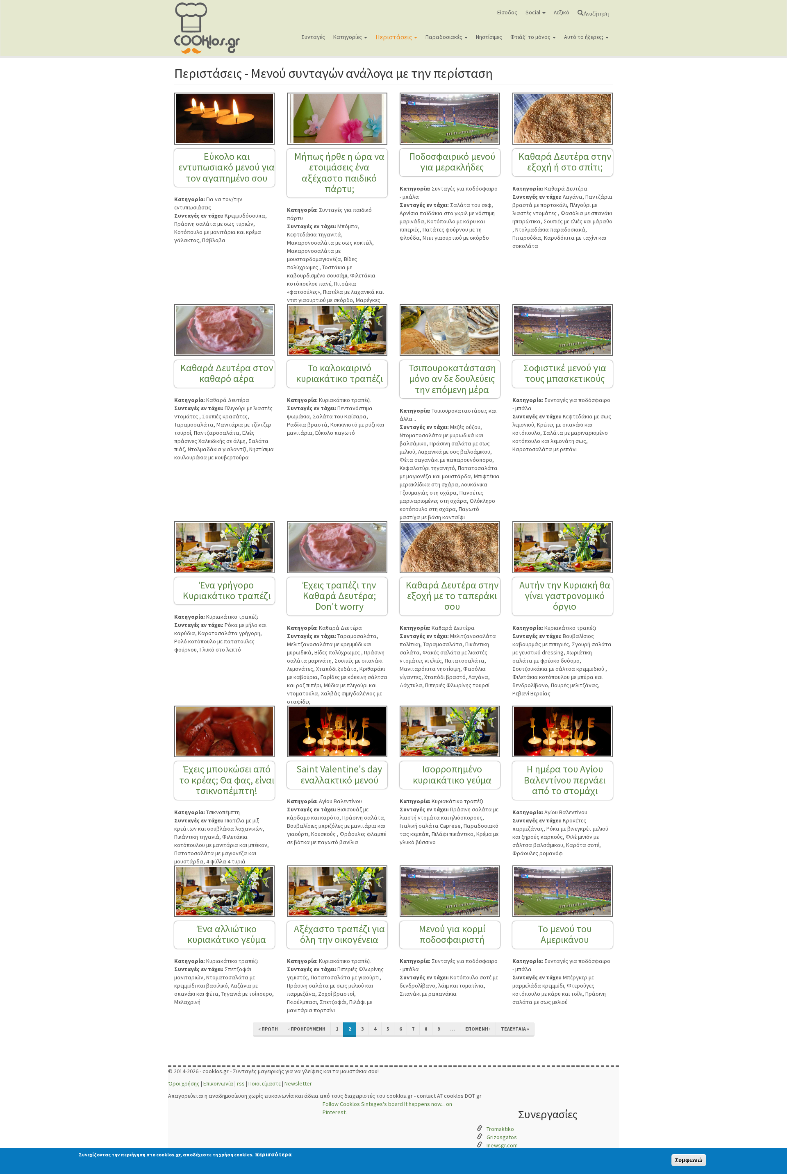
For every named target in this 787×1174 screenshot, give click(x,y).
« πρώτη (268, 1029)
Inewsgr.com (502, 1145)
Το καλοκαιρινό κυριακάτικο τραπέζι (339, 373)
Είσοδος (507, 12)
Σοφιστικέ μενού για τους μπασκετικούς (564, 373)
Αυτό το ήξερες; (584, 37)
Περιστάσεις (394, 36)
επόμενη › (478, 1029)
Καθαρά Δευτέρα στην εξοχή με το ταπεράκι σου (452, 596)
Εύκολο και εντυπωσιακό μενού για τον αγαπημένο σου (226, 167)
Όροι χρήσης (184, 1083)
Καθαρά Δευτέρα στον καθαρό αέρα (226, 373)
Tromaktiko (500, 1129)
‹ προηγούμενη (306, 1029)
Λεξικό (561, 12)
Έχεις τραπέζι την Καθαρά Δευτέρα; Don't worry (339, 596)
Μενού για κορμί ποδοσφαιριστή (452, 934)
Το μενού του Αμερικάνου (564, 934)
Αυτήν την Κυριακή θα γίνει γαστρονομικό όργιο (564, 596)
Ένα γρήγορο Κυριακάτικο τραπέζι (227, 590)
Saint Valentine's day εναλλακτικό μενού (339, 774)
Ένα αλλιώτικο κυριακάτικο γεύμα (226, 934)
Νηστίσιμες (489, 37)
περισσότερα (273, 1154)
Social (533, 12)
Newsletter (298, 1083)
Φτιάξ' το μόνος (531, 37)
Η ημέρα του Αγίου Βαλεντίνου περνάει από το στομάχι (564, 780)
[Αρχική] (210, 28)
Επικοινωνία (218, 1083)
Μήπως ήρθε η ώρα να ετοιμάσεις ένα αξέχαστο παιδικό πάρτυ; (339, 172)
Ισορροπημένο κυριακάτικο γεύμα (452, 774)
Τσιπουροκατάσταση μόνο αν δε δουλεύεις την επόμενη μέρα (452, 378)
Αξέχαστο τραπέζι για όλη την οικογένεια (339, 934)
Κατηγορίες (348, 37)
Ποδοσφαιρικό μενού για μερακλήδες (452, 161)
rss (241, 1083)
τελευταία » (515, 1029)
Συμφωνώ (689, 1160)
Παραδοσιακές (444, 37)
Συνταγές (313, 37)
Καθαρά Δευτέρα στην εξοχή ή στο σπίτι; (565, 161)
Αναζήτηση (596, 12)
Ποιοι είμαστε (264, 1083)
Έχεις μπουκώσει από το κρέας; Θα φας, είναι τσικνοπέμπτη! (226, 780)
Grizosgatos (502, 1137)
